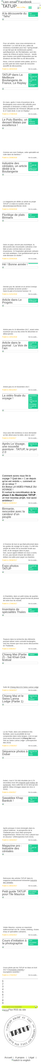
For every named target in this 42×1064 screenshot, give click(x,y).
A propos (19, 1057)
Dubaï (31, 754)
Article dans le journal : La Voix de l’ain (14, 345)
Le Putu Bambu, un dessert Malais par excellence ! (14, 122)
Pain (30, 13)
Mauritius (32, 893)
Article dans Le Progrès (12, 301)
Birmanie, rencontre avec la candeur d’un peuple (13, 512)
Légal (31, 1057)
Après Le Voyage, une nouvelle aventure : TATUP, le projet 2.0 (19, 448)
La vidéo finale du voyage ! (13, 397)
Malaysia (32, 121)
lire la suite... (33, 69)
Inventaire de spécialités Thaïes (14, 611)
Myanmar (32, 216)
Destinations (33, 395)
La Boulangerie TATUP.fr (32, 84)
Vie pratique (32, 404)
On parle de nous (32, 80)
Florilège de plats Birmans (13, 216)
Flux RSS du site (17, 1009)
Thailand (31, 611)
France (31, 569)
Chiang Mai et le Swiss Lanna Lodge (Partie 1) (13, 698)
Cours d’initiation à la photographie (14, 942)
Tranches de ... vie (33, 77)
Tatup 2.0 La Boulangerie (33, 169)
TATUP (9, 6)
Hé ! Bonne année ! (15, 264)
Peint (30, 399)
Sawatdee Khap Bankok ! (12, 799)
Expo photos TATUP (10, 567)
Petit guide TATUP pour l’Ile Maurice (14, 893)
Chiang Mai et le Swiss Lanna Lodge (24, 687)
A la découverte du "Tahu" (14, 15)
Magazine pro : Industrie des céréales (12, 848)
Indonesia (32, 15)
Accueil (8, 1057)
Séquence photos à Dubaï (15, 753)
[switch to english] (21, 1060)
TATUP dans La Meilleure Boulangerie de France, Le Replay (14, 79)
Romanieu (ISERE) (16, 970)
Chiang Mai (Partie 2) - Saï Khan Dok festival (14, 657)
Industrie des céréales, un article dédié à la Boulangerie (14, 167)
